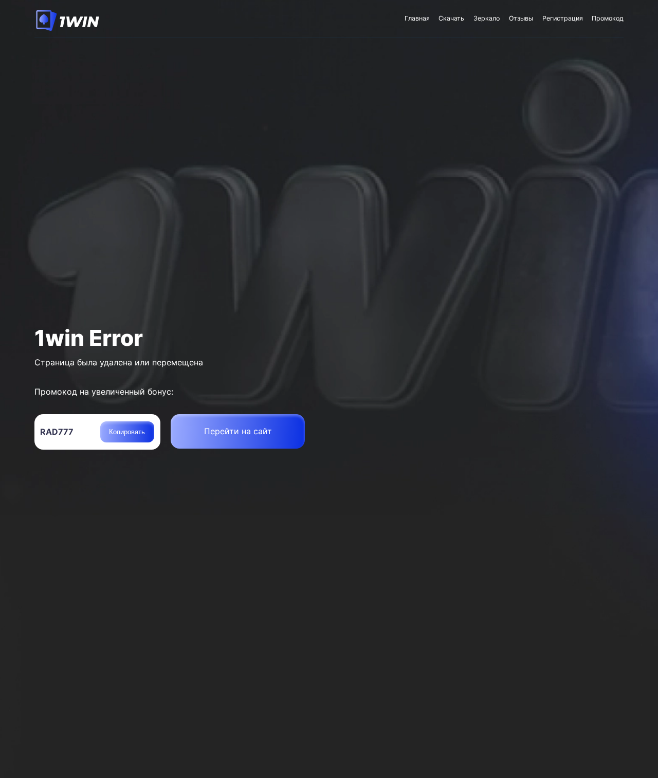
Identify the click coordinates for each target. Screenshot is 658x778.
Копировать (127, 432)
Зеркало (486, 18)
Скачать (451, 18)
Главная (417, 18)
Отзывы (521, 18)
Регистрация (562, 18)
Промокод (608, 18)
